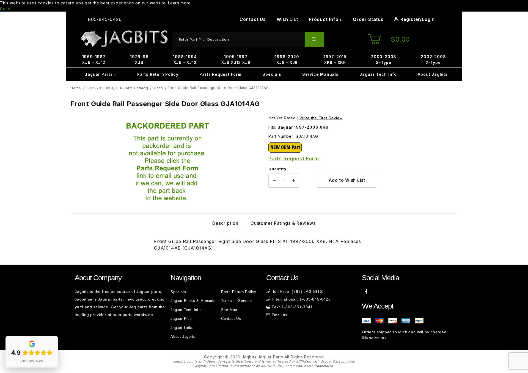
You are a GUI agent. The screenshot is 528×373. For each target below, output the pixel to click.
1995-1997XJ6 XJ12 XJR (236, 59)
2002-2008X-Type (433, 59)
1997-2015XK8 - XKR (335, 59)
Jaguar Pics (181, 319)
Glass (158, 88)
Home (75, 88)
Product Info (324, 19)
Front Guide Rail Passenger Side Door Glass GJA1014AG (218, 88)
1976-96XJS (139, 59)
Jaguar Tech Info (378, 74)
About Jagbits (432, 74)
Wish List (287, 19)
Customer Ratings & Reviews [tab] (283, 223)
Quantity (277, 169)
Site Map (229, 310)
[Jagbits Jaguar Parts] (123, 39)
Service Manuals (320, 74)
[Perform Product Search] (314, 39)
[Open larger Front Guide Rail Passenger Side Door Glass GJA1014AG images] (168, 163)
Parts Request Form (220, 74)
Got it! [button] (6, 8)
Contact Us (253, 19)
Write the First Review (321, 118)
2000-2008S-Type (383, 59)
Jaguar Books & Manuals (193, 301)
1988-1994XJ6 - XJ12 (185, 59)
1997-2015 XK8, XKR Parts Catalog (117, 88)
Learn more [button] (179, 3)
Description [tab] (225, 223)
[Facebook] (366, 291)
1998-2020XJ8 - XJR (287, 59)
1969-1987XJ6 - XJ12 (94, 59)
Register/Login (417, 19)
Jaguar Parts (99, 74)
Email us (279, 315)
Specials (271, 74)
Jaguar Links (182, 328)
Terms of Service (236, 301)
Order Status (368, 19)
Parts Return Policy (157, 74)
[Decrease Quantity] (274, 181)
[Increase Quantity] (293, 181)
